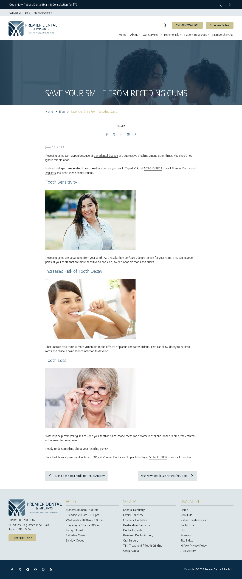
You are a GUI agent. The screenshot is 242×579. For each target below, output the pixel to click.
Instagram (43, 569)
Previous (220, 4)
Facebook (106, 134)
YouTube (35, 569)
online (188, 457)
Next (229, 4)
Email (128, 134)
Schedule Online (219, 25)
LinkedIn (121, 134)
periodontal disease (106, 155)
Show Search (164, 25)
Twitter (113, 134)
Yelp (51, 569)
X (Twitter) (19, 569)
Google (27, 569)
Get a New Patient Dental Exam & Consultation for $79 (43, 4)
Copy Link (135, 134)
